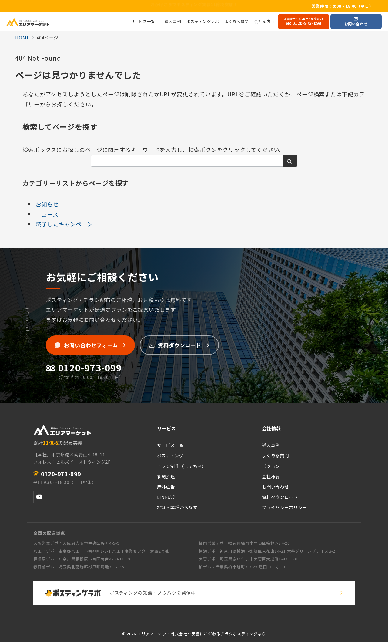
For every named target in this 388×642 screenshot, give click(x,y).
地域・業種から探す (177, 507)
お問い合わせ (275, 486)
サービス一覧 (170, 445)
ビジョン (271, 466)
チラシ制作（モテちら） (182, 466)
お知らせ (47, 204)
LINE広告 (167, 497)
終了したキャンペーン (64, 224)
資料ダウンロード (280, 497)
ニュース (47, 214)
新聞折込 (166, 476)
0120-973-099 (61, 474)
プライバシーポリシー (284, 507)
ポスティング (170, 455)
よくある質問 (275, 455)
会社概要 (271, 476)
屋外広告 (166, 486)
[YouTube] (39, 497)
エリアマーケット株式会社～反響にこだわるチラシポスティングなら (201, 634)
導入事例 (271, 445)
